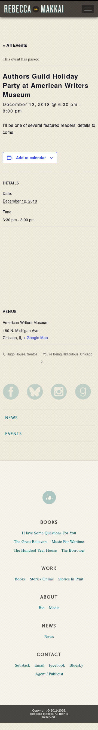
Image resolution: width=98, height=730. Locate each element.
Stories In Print (70, 578)
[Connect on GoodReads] (85, 392)
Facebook (57, 665)
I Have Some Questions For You (49, 532)
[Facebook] (13, 392)
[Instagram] (61, 392)
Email (39, 665)
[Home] (49, 498)
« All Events (15, 45)
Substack (22, 665)
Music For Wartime (68, 541)
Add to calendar (31, 157)
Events (13, 434)
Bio (42, 607)
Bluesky (76, 665)
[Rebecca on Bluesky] (37, 392)
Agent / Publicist (49, 673)
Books (20, 578)
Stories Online (42, 578)
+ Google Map (35, 337)
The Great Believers (30, 541)
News (11, 418)
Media (54, 607)
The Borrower (73, 550)
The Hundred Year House (35, 550)
